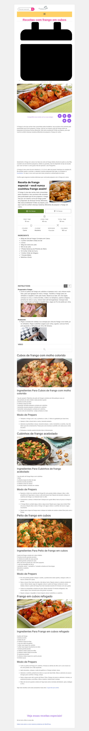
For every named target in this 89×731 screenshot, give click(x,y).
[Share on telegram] (64, 121)
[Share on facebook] (60, 116)
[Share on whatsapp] (69, 116)
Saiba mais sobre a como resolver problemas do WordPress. (34, 724)
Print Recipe (31, 211)
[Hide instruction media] (69, 286)
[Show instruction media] (65, 286)
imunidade (20, 173)
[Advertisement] (44, 147)
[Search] (32, 9)
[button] (44, 13)
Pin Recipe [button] (59, 211)
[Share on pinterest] (64, 116)
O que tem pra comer (53, 687)
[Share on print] (69, 121)
